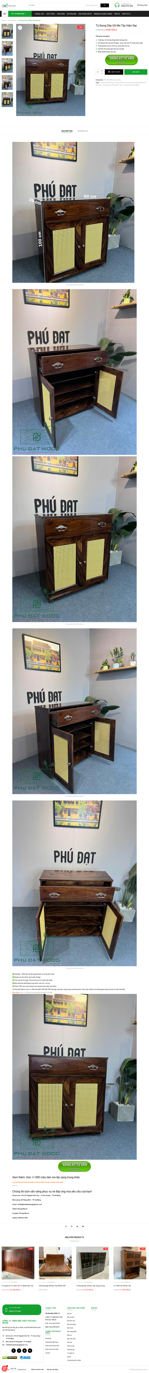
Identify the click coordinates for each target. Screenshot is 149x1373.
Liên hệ (47, 1353)
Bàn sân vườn (71, 1339)
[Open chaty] (5, 1368)
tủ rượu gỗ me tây (106, 82)
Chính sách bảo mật (37, 1369)
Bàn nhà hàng (71, 1324)
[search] (104, 5)
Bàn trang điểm (72, 1331)
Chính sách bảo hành (51, 1349)
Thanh (145, 1369)
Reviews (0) (83, 131)
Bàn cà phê (70, 1317)
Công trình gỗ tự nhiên (74, 1360)
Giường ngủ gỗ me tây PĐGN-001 (52, 1286)
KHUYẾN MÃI (108, 80)
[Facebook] (66, 1226)
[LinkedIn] (77, 1226)
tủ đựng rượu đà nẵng (131, 85)
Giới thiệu (48, 1338)
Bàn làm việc (71, 1321)
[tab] (66, 131)
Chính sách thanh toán (52, 1345)
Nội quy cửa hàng (52, 1369)
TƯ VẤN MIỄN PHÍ (126, 4)
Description (66, 131)
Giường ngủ (70, 1349)
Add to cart (115, 72)
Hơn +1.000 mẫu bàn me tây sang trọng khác (53, 1177)
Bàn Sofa (70, 1328)
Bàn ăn (69, 1313)
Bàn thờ (69, 1342)
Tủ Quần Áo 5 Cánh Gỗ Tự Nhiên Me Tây (17, 1286)
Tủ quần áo (70, 1353)
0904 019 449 (127, 6)
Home (4, 20)
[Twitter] (72, 1226)
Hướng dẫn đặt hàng (51, 1342)
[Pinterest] (83, 1226)
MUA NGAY (135, 72)
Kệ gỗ (69, 1357)
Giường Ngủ (12, 20)
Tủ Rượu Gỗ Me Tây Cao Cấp (123, 82)
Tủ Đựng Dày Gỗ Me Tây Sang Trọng (90, 1286)
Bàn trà (69, 1335)
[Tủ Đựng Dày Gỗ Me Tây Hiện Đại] (7, 31)
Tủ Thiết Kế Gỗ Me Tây (122, 1286)
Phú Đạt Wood (22, 1209)
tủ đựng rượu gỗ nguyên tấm (111, 85)
